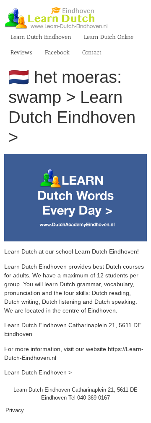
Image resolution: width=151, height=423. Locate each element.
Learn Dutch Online (108, 37)
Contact (92, 52)
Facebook (57, 52)
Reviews (21, 52)
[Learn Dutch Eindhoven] (75, 158)
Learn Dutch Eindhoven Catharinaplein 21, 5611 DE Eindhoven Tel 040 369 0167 (75, 394)
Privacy (14, 410)
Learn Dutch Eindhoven (40, 37)
